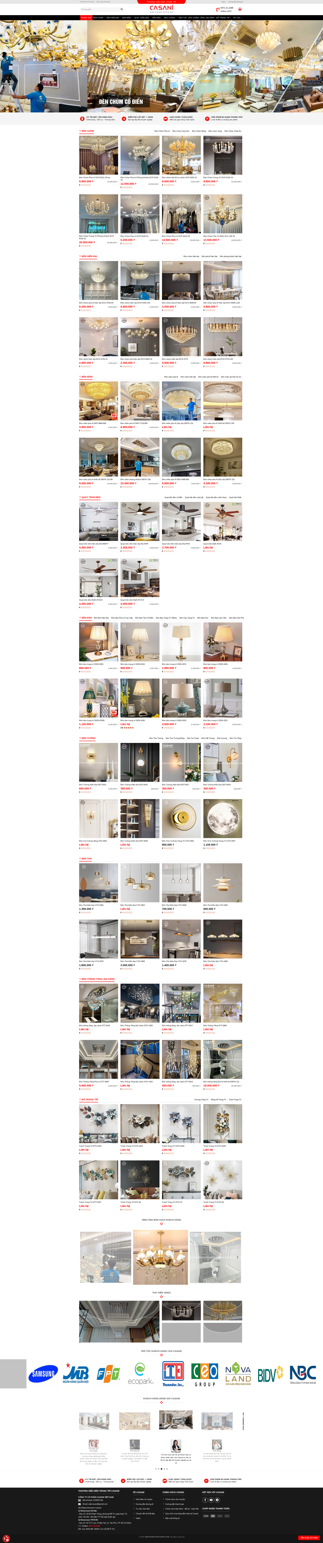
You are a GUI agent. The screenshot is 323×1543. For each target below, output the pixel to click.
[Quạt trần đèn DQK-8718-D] (98, 577)
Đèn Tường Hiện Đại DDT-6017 (175, 785)
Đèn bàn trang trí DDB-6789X (92, 720)
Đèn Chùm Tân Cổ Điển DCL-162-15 (219, 236)
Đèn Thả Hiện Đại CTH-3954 (91, 905)
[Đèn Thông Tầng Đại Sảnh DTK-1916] (139, 1059)
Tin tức (236, 18)
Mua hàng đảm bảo (103, 2)
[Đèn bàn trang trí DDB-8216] (139, 641)
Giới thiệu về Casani (87, 2)
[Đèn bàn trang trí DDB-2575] (181, 641)
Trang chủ (86, 18)
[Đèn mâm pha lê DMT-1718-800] (139, 400)
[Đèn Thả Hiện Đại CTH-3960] (139, 939)
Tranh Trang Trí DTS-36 (213, 1202)
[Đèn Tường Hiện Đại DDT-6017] (181, 762)
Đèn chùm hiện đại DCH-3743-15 (93, 359)
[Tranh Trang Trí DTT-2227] (98, 1179)
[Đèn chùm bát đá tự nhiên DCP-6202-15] (181, 155)
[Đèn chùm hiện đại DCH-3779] (181, 336)
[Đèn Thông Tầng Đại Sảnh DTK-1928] (139, 1003)
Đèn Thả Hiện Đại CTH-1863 (215, 961)
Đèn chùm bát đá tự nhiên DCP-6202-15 (179, 177)
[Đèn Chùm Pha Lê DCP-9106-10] (139, 213)
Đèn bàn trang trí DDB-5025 (91, 664)
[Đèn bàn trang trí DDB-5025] (98, 641)
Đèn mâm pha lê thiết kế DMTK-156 (218, 423)
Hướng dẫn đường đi (235, 2)
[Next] (314, 66)
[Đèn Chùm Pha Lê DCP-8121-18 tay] (98, 155)
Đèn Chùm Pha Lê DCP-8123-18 (176, 236)
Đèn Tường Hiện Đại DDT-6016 (134, 785)
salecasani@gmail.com (98, 1504)
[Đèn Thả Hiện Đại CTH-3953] (139, 882)
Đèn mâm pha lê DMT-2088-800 (175, 479)
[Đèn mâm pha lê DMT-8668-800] (98, 400)
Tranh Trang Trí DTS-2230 (173, 1146)
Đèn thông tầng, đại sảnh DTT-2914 (177, 1082)
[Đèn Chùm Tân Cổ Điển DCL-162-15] (222, 213)
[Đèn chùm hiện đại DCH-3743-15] (98, 336)
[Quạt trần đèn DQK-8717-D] (139, 577)
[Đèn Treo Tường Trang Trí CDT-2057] (222, 818)
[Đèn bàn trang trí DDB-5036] (139, 698)
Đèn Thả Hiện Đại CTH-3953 (132, 905)
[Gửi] (122, 9)
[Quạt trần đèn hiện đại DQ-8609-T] (98, 521)
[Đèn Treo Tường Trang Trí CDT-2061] (181, 818)
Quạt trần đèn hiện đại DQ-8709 (134, 544)
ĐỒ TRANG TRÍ (222, 18)
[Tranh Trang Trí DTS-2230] (181, 1123)
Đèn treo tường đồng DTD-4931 (93, 841)
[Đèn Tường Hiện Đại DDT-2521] (98, 762)
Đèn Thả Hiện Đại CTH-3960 (132, 961)
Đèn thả (183, 18)
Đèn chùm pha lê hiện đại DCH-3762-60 (96, 303)
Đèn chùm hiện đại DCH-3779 (175, 359)
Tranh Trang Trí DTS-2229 (214, 1146)
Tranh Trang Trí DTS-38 (130, 1202)
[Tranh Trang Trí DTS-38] (139, 1179)
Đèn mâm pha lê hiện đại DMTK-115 (219, 479)
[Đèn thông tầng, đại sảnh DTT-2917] (181, 1003)
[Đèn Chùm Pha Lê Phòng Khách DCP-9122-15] (139, 155)
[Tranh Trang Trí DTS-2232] (98, 1123)
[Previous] (8, 66)
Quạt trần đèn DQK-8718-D (91, 600)
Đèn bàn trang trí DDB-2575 (174, 664)
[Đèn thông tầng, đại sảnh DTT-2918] (98, 1003)
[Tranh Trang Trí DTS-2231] (139, 1123)
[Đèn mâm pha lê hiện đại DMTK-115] (222, 457)
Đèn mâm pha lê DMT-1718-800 (133, 423)
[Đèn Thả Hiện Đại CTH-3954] (98, 882)
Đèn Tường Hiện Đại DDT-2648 (134, 841)
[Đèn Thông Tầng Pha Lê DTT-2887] (98, 1059)
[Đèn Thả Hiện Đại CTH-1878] (181, 939)
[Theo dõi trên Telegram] (217, 1500)
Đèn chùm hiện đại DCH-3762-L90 (135, 303)
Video (224, 2)
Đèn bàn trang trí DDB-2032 (174, 720)
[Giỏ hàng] (240, 9)
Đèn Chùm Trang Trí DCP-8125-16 (218, 177)
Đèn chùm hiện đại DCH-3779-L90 (218, 359)
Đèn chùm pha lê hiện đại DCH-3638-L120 (221, 303)
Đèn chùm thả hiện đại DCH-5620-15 (136, 359)
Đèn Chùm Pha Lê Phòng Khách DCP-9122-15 (139, 178)
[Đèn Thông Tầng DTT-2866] (222, 1003)
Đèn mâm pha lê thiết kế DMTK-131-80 (96, 479)
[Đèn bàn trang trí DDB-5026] (222, 641)
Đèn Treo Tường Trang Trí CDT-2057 (219, 841)
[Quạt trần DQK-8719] (222, 521)
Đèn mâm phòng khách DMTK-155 (135, 479)
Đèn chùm (98, 18)
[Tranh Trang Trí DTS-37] (181, 1179)
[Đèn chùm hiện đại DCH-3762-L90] (139, 280)
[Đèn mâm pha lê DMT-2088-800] (181, 457)
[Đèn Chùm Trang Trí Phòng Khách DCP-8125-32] (98, 213)
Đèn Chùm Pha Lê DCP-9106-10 (134, 236)
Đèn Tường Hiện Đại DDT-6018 (217, 785)
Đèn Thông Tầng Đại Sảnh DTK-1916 (136, 1082)
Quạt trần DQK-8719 (212, 544)
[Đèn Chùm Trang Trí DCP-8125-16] (222, 155)
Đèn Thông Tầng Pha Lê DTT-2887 (94, 1082)
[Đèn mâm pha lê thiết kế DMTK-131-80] (98, 457)
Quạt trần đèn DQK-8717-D (132, 600)
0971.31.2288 (227, 8)
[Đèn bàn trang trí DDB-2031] (222, 698)
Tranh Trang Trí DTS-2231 (131, 1146)
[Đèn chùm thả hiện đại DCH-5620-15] (139, 336)
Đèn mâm (126, 18)
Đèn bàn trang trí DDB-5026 (215, 664)
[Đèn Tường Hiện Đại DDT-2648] (139, 818)
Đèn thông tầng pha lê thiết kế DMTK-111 (221, 1082)
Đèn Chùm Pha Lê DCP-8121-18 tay (94, 177)
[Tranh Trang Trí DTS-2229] (222, 1123)
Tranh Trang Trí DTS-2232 (90, 1146)
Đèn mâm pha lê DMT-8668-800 (92, 423)
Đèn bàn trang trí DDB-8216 (132, 664)
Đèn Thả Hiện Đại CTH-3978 (91, 961)
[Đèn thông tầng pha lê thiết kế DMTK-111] (222, 1059)
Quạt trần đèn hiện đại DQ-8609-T (94, 544)
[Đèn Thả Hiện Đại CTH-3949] (181, 882)
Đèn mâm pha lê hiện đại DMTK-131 (177, 423)
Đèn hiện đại (113, 18)
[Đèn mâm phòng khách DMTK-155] (139, 457)
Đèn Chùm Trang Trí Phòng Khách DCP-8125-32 (96, 237)
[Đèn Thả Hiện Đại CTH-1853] (222, 882)
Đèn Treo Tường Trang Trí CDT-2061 (178, 841)
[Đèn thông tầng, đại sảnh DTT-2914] (181, 1059)
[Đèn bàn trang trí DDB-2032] (181, 698)
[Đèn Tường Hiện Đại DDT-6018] (222, 762)
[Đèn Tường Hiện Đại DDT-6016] (139, 762)
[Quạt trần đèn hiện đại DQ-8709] (139, 521)
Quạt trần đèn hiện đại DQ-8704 (176, 544)
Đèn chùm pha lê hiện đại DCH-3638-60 (179, 303)
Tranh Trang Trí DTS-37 (172, 1202)
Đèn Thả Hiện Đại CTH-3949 (174, 905)
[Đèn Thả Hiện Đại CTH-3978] (98, 939)
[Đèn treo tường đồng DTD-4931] (98, 818)
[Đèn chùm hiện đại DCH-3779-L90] (222, 336)
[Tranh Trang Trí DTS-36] (222, 1179)
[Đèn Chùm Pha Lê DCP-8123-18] (181, 213)
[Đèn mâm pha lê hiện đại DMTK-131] (181, 400)
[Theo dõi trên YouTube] (211, 1500)
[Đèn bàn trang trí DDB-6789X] (98, 698)
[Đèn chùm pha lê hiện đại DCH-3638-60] (181, 280)
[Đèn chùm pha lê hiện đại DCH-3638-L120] (222, 280)
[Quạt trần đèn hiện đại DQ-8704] (181, 521)
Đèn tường (169, 18)
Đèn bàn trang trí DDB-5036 (132, 720)
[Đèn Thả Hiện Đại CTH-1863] (222, 939)
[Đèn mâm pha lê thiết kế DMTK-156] (222, 400)
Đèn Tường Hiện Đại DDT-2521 (92, 785)
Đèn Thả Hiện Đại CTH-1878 (174, 961)
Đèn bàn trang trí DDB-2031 (215, 720)
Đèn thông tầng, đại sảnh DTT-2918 (94, 1025)
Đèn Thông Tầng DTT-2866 (215, 1025)
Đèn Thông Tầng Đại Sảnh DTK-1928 (136, 1025)
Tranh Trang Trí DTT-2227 (90, 1202)
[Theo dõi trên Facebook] (205, 1500)
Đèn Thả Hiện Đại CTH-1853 (215, 905)
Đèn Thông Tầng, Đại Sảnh (201, 18)
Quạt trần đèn (141, 18)
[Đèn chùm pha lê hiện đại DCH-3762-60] (98, 280)
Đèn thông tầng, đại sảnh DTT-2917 (177, 1025)
